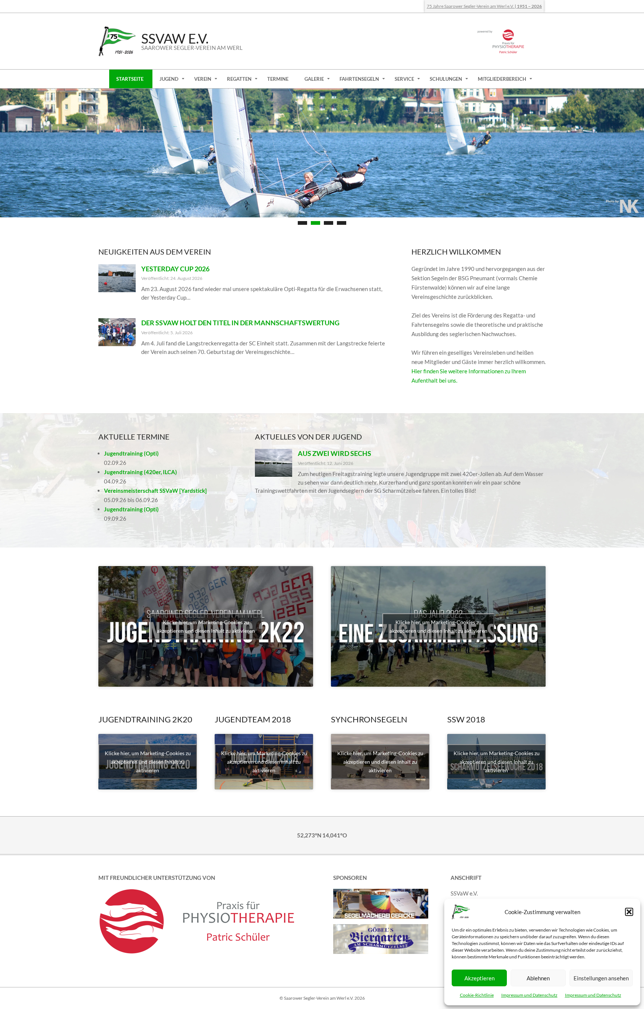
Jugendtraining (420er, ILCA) (140, 472)
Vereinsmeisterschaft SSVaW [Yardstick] (155, 490)
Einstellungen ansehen (601, 978)
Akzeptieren (479, 978)
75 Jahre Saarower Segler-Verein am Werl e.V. (484, 6)
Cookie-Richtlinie (477, 995)
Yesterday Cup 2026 (175, 269)
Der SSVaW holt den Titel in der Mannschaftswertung (240, 323)
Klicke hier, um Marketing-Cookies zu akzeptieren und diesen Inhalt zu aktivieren (206, 626)
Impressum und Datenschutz (529, 995)
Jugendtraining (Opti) (131, 453)
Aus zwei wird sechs (334, 453)
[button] (629, 912)
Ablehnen (538, 978)
